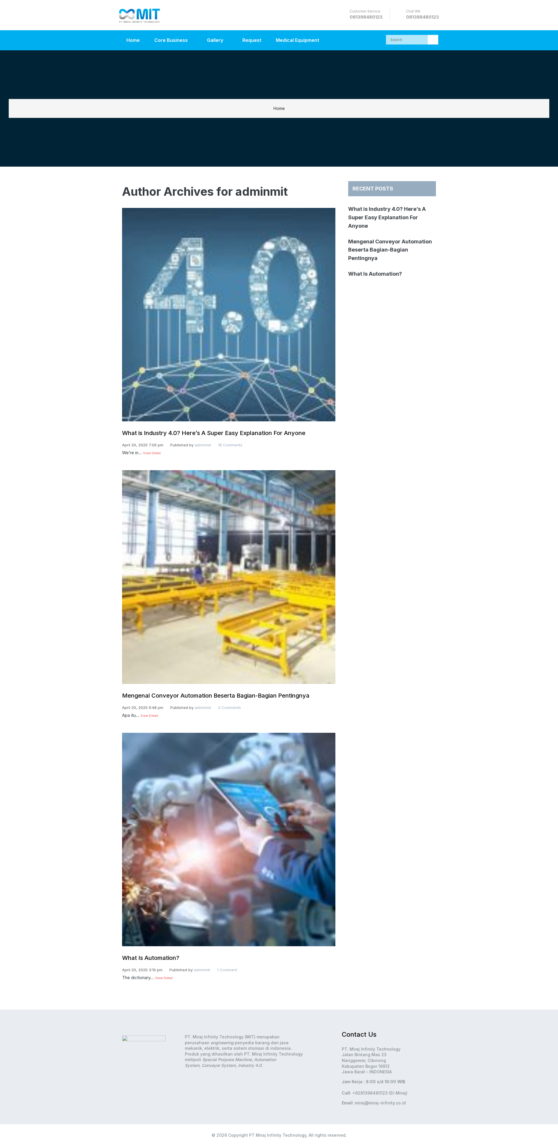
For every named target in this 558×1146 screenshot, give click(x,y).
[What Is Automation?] (228, 950)
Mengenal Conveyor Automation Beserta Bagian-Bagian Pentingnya (216, 695)
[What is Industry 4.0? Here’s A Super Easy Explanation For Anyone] (228, 425)
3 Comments (229, 707)
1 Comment (227, 969)
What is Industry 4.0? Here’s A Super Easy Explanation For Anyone (213, 432)
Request (251, 40)
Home (133, 40)
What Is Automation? (150, 957)
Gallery (215, 40)
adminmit (203, 445)
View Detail (152, 453)
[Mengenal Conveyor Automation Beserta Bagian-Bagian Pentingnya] (228, 688)
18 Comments (230, 445)
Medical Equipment (297, 40)
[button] (433, 39)
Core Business (171, 40)
